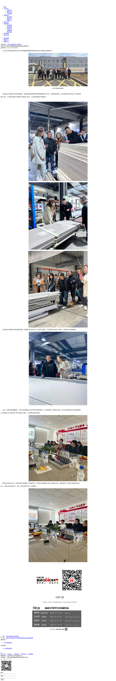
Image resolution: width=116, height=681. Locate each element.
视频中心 (9, 20)
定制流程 (9, 25)
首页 (5, 7)
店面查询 (9, 30)
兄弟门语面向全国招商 (12, 636)
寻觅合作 (9, 28)
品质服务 (6, 23)
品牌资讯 (6, 15)
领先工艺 (6, 22)
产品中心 (6, 8)
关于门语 (6, 35)
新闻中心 (9, 18)
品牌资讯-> (14, 44)
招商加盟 (6, 33)
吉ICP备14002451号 (6, 659)
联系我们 (9, 32)
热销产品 (9, 10)
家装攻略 (9, 17)
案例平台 (9, 12)
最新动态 (8, 642)
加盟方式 (16, 654)
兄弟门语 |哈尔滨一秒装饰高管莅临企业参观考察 (19, 638)
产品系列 (9, 13)
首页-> (9, 44)
